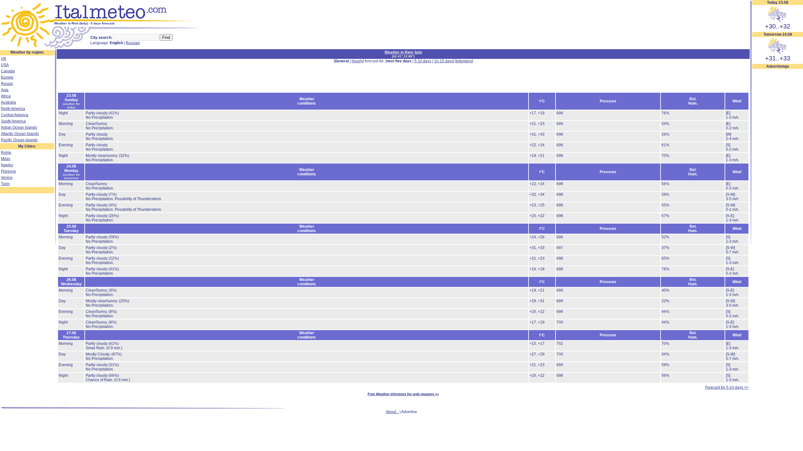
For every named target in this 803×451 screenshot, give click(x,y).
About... (392, 412)
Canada (8, 71)
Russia (7, 83)
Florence (8, 171)
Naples (7, 165)
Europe (7, 77)
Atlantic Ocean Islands (20, 134)
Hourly (357, 61)
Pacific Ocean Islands (19, 140)
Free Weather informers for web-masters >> (403, 394)
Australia (8, 102)
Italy (418, 52)
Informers (464, 61)
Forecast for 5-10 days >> (726, 387)
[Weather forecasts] (127, 20)
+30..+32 (777, 26)
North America (13, 108)
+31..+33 (777, 58)
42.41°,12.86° (403, 56)
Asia (4, 90)
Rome (6, 152)
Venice (7, 177)
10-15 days (443, 61)
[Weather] (27, 48)
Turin (5, 184)
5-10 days (422, 61)
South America (13, 121)
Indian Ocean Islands (19, 127)
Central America (14, 115)
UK (3, 58)
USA (5, 65)
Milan (5, 159)
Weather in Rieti (399, 52)
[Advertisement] (777, 163)
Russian (133, 43)
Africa (6, 96)
